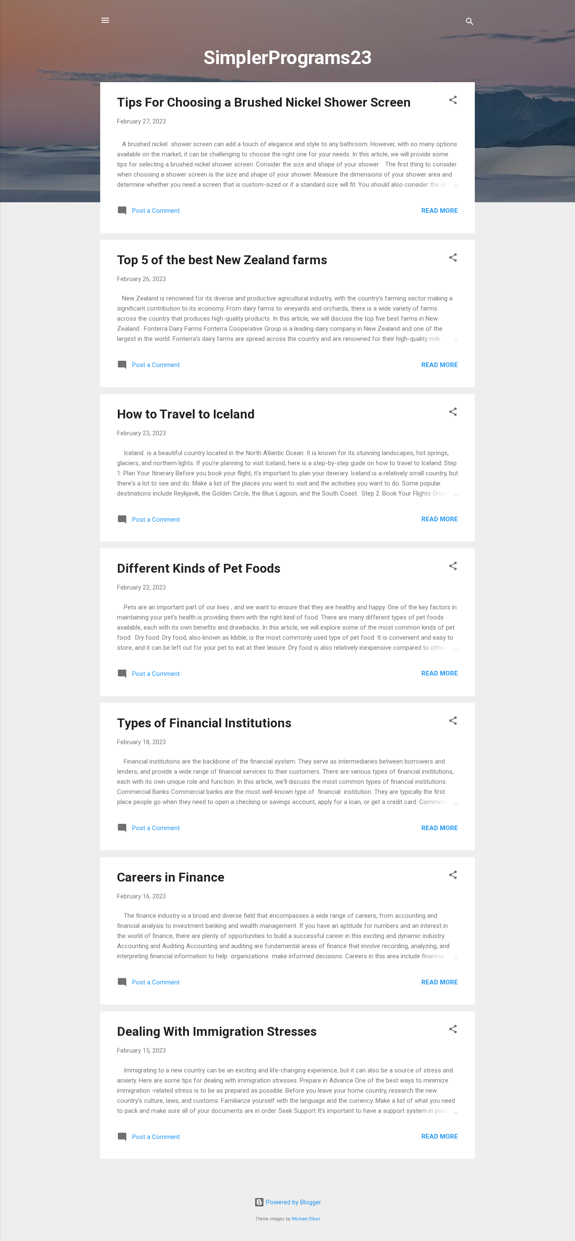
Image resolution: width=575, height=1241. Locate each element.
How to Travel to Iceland (186, 414)
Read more (439, 210)
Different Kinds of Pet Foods (198, 568)
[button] (453, 101)
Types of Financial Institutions (204, 723)
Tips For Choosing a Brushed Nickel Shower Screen (264, 102)
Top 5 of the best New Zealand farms (222, 259)
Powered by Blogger (292, 1202)
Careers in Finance (170, 877)
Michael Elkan (306, 1219)
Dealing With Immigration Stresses (217, 1031)
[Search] (470, 23)
